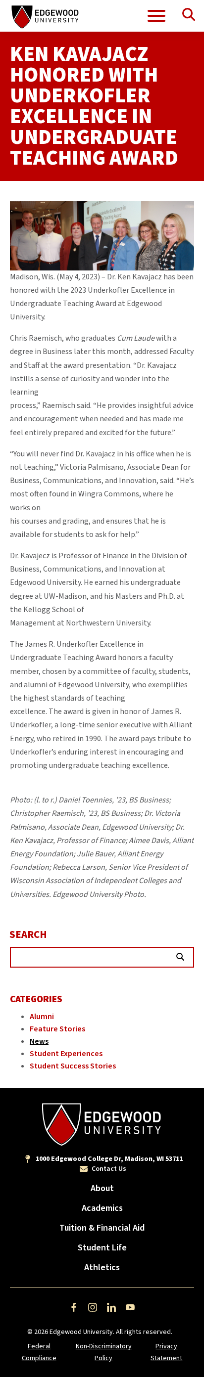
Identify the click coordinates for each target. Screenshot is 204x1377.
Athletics (102, 1267)
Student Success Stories (73, 1066)
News (39, 1041)
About (102, 1188)
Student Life (102, 1248)
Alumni (42, 1016)
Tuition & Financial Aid (102, 1228)
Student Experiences (66, 1053)
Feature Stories (57, 1028)
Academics (102, 1208)
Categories (36, 999)
